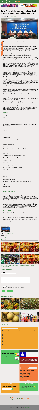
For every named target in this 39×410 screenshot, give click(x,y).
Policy (5, 233)
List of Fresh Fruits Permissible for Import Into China (26, 387)
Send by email (1, 52)
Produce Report (13, 16)
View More (28, 380)
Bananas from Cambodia (26, 374)
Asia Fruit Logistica (5, 356)
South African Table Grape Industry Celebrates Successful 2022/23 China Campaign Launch (29, 323)
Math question (4, 285)
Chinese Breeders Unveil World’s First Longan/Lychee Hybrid (8, 323)
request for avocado (26, 371)
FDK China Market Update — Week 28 (27, 252)
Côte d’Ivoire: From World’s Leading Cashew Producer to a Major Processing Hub (18, 335)
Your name (3, 272)
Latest (10, 328)
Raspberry (24, 377)
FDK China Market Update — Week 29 (8, 252)
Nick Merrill (27, 407)
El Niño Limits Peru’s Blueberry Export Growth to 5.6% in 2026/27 (15, 344)
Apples (10, 8)
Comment (3, 276)
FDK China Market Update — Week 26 (27, 265)
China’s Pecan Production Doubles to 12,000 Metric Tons (14, 341)
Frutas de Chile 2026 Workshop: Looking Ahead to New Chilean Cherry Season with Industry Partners (29, 360)
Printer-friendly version (1, 50)
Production (9, 233)
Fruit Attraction (5, 359)
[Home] (13, 1)
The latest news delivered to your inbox (9, 386)
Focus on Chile (29, 351)
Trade (13, 233)
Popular (27, 328)
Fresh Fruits (6, 8)
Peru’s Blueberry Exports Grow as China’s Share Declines (14, 338)
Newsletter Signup (28, 402)
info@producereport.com (21, 402)
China (6, 235)
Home (2, 8)
